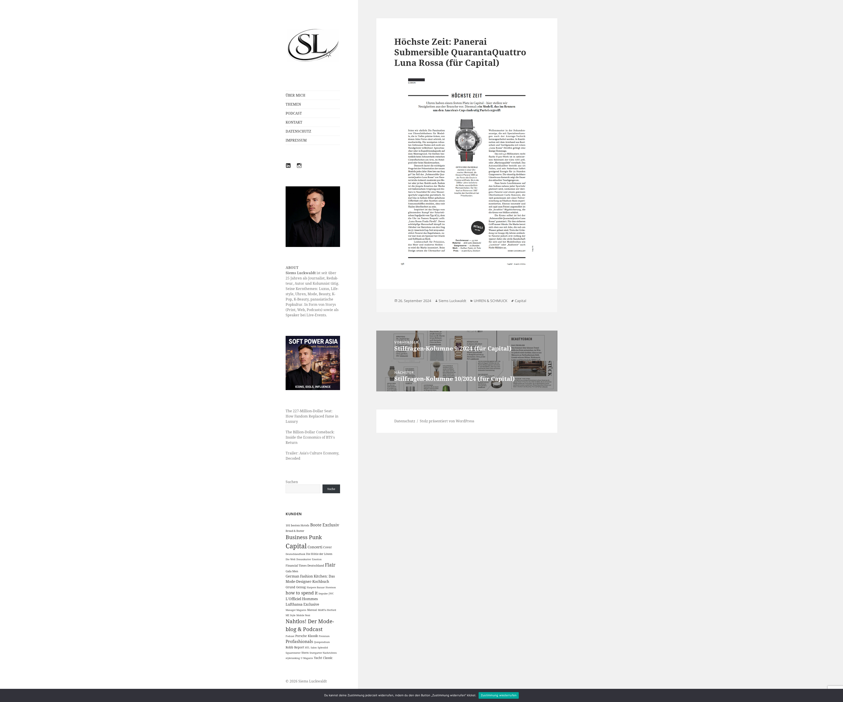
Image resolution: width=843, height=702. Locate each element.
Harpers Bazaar (316, 587)
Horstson (331, 587)
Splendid (323, 647)
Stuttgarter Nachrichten (323, 652)
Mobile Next (303, 615)
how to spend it (302, 593)
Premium (324, 636)
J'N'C (331, 593)
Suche (331, 489)
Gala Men (292, 571)
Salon (314, 647)
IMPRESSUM (296, 140)
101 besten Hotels (297, 525)
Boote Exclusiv (324, 525)
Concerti (315, 546)
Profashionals (299, 641)
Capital (296, 546)
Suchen (292, 481)
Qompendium (322, 642)
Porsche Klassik (306, 636)
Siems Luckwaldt (452, 300)
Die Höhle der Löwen (319, 554)
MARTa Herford (327, 610)
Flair (330, 565)
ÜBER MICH (295, 95)
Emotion (317, 559)
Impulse (323, 593)
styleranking (293, 658)
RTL (307, 647)
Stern (305, 653)
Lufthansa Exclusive (302, 604)
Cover (327, 547)
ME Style (290, 615)
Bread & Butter (295, 531)
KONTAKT (294, 122)
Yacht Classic (323, 658)
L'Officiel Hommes (302, 598)
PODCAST (294, 113)
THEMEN (293, 104)
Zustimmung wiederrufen (499, 695)
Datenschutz (404, 421)
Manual (312, 610)
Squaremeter (293, 652)
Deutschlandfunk (295, 554)
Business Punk (304, 537)
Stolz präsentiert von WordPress (447, 421)
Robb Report (295, 647)
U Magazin (307, 658)
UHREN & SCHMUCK (490, 300)
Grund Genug (296, 587)
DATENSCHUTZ (298, 131)
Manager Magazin (296, 610)
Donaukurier (303, 559)
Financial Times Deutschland (305, 565)
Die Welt (290, 559)
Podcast (290, 636)
